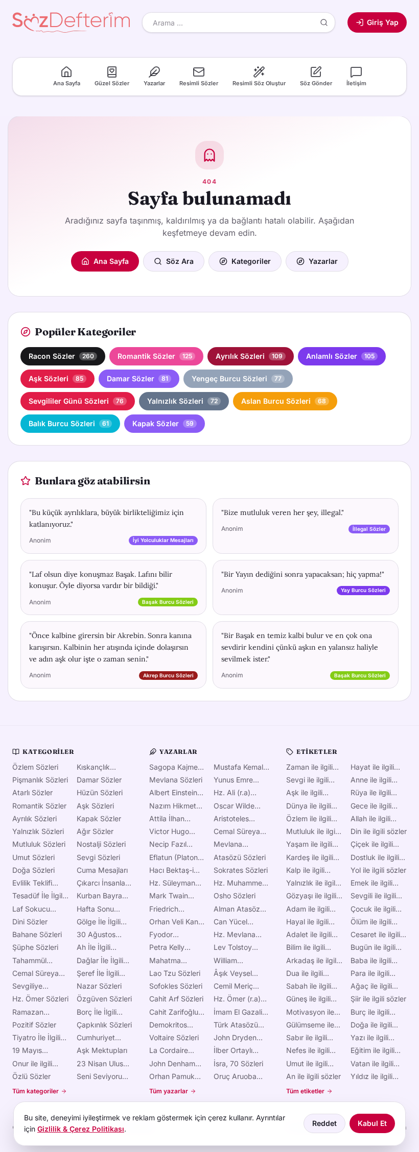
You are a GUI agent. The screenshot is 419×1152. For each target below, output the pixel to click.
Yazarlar (323, 261)
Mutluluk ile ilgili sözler (312, 831)
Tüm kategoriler (35, 1091)
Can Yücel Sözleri (230, 921)
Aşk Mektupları (102, 1050)
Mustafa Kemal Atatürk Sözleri (238, 767)
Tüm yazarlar (168, 1091)
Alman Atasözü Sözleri (239, 909)
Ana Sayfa (111, 261)
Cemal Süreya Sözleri (35, 973)
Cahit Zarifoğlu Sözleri (173, 1012)
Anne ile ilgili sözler (371, 780)
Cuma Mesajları (102, 870)
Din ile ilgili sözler (379, 831)
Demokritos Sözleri (168, 1025)
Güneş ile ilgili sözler (308, 998)
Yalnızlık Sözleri (38, 831)
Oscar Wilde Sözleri (234, 806)
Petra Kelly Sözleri (166, 947)
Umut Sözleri (33, 857)
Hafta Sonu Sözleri (95, 909)
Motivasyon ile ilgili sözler (310, 1012)
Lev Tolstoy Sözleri (233, 947)
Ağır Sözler (95, 831)
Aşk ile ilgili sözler (304, 792)
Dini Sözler (30, 921)
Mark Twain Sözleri (168, 895)
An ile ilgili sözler (313, 1076)
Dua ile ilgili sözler (304, 973)
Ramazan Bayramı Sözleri (38, 1012)
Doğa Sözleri (33, 870)
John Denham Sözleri (172, 1063)
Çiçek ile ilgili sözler (372, 844)
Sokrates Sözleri (241, 870)
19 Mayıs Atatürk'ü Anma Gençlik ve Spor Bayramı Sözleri (38, 1050)
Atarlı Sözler (32, 792)
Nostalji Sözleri (101, 844)
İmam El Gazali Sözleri (238, 1012)
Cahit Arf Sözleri (176, 998)
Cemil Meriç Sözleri (233, 986)
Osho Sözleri (234, 895)
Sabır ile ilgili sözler (306, 1037)
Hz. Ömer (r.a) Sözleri (237, 998)
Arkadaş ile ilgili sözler (312, 960)
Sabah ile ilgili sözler (308, 986)
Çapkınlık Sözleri (104, 1024)
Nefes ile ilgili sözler (308, 1050)
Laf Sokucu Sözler (31, 909)
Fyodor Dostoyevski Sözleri (169, 934)
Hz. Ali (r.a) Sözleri (232, 792)
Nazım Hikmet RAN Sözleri (172, 806)
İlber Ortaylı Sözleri (233, 1050)
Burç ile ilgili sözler (370, 1012)
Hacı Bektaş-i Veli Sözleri (171, 870)
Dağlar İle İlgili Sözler (100, 960)
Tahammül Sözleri (29, 960)
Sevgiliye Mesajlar (27, 986)
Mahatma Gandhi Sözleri (173, 960)
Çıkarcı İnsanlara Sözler (104, 883)
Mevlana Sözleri (175, 779)
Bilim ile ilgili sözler (305, 947)
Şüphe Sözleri (35, 947)
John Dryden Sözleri (235, 1037)
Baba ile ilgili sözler (371, 960)
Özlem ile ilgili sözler (308, 818)
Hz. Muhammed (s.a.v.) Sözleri (240, 883)
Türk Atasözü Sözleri (236, 1025)
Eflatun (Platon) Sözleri (174, 857)
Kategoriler (251, 261)
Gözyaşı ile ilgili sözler (311, 895)
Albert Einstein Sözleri (173, 792)
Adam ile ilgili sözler (308, 909)
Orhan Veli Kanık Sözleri (176, 921)
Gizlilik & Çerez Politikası (80, 1128)
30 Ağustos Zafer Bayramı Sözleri (100, 934)
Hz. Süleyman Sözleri (172, 883)
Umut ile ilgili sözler (307, 1063)
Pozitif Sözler (34, 1024)
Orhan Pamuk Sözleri (172, 1076)
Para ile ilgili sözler (370, 973)
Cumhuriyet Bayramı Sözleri (102, 1037)
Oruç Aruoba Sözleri (235, 1076)
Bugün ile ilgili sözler (373, 947)
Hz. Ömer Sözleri (40, 998)
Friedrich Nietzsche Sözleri (166, 909)
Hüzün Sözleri (100, 792)
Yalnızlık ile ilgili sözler (311, 883)
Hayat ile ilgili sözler (372, 767)
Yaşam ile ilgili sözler (309, 844)
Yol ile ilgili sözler (378, 870)
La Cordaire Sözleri (168, 1050)
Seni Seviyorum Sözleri (102, 1076)
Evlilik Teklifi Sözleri (32, 883)
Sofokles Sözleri (175, 986)
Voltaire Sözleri (174, 1037)
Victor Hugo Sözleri (169, 831)
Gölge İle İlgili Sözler (99, 921)
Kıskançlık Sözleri (93, 767)
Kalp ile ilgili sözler (305, 870)
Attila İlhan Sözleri (166, 818)
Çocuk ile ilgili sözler (373, 909)
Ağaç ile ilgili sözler (371, 986)
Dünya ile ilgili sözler (308, 806)
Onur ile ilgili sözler (32, 1063)
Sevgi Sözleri (98, 857)
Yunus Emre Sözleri (233, 780)
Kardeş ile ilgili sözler (309, 857)
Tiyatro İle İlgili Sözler (36, 1037)
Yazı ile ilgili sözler (369, 1037)
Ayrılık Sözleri (34, 818)
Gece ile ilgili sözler (371, 806)
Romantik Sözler (39, 805)
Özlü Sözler (31, 1076)
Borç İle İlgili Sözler (97, 1012)
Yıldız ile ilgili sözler (371, 1076)
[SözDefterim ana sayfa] (71, 22)
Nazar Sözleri (99, 986)
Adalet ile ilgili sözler (309, 934)
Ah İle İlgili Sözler (93, 947)
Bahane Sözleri (37, 934)
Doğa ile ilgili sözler (371, 1025)
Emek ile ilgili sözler (371, 883)
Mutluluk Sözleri (38, 844)
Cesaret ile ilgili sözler (375, 934)
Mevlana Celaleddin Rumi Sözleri (240, 844)
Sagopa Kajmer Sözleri (174, 767)
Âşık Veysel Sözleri (233, 973)
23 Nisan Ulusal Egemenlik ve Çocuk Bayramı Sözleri (103, 1063)
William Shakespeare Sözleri (236, 960)
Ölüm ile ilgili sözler (371, 921)
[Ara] (324, 22)
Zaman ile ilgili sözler (309, 767)
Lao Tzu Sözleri (174, 973)
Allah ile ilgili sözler (370, 818)
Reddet (324, 1123)
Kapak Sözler (99, 818)
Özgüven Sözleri (104, 998)
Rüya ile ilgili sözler (371, 792)
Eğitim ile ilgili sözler (372, 1050)
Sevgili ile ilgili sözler (373, 895)
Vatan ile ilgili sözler (372, 1063)
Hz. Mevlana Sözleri (234, 934)
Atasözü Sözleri (240, 857)
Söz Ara (180, 261)
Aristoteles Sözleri (231, 818)
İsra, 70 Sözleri (238, 1063)
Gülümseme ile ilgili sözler (310, 1025)
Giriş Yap (383, 22)
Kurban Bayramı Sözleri (103, 895)
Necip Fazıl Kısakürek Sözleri (168, 844)
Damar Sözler (99, 779)
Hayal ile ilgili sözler (307, 921)
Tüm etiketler (305, 1091)
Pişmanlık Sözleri (40, 779)
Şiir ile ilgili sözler (378, 998)
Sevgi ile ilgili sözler (307, 780)
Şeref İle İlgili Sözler (98, 973)
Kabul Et (372, 1123)
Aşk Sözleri (95, 805)
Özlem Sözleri (35, 767)
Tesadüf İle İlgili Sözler (38, 895)
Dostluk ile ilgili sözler (375, 857)
